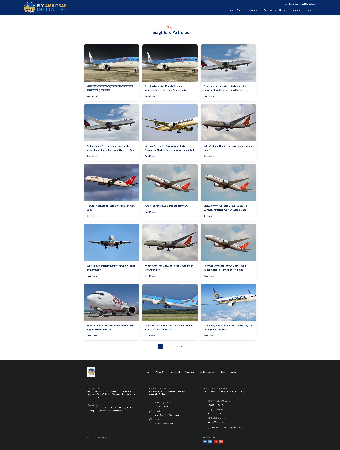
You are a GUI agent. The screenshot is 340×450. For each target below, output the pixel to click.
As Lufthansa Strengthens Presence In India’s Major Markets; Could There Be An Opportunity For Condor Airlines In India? (110, 150)
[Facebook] (205, 441)
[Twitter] (210, 441)
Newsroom (295, 10)
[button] (269, 10)
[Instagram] (221, 441)
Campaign (189, 372)
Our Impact (255, 10)
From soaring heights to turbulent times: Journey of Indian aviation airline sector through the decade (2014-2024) (226, 90)
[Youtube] (216, 441)
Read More (92, 96)
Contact (311, 10)
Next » (179, 346)
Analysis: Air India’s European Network (166, 205)
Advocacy (269, 10)
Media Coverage (207, 372)
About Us (241, 10)
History (283, 10)
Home (231, 10)
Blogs (222, 372)
